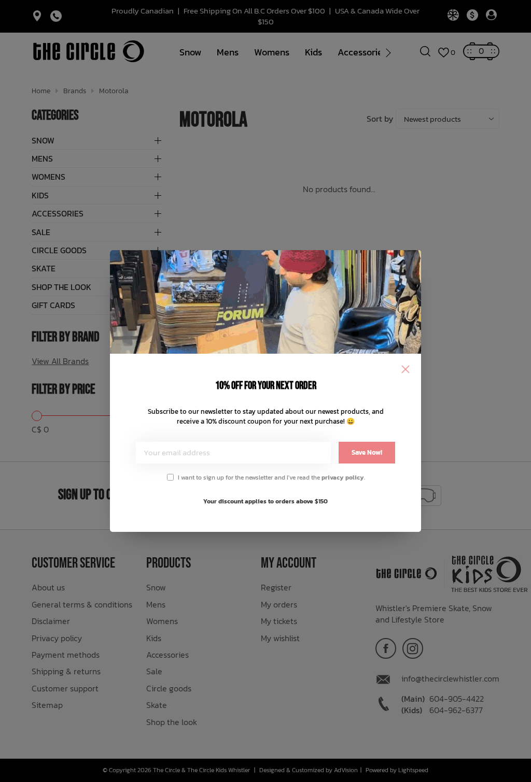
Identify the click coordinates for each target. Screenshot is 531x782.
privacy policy (343, 477)
